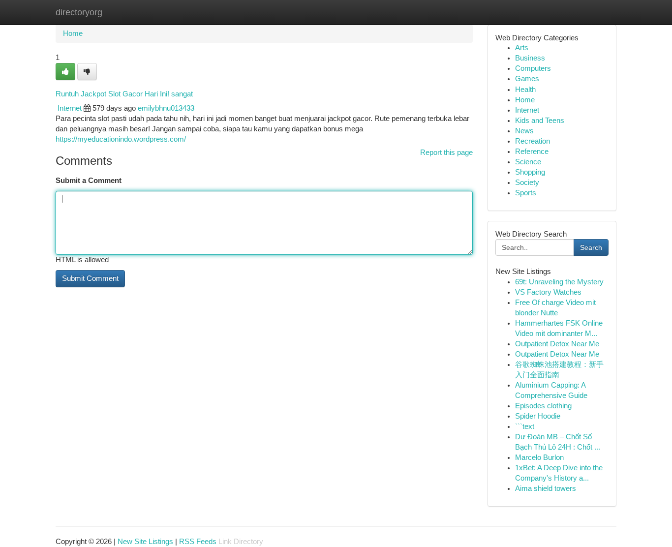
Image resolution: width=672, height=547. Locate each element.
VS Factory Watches (548, 292)
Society (527, 182)
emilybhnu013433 (166, 108)
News (524, 131)
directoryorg (79, 12)
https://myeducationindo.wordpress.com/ (121, 139)
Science (528, 162)
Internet (70, 108)
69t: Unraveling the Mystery (559, 282)
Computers (533, 68)
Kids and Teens (539, 120)
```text (524, 426)
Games (527, 79)
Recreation (532, 141)
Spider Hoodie (537, 416)
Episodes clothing (543, 406)
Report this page (446, 152)
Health (525, 89)
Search (591, 247)
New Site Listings (145, 542)
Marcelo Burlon (539, 457)
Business (530, 58)
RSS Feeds (197, 542)
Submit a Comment (89, 180)
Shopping (530, 172)
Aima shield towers (545, 488)
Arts (521, 48)
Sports (525, 193)
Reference (532, 151)
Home (73, 33)
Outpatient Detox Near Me (557, 344)
